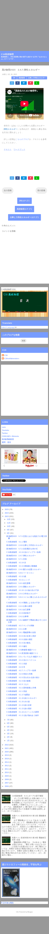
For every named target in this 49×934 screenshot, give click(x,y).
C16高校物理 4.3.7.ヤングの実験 (20, 626)
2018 (7, 759)
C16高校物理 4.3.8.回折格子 (18, 613)
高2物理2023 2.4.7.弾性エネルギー (21, 556)
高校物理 (22, 78)
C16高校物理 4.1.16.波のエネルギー (21, 698)
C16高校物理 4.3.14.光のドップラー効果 (23, 552)
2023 (7, 516)
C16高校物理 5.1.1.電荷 (16, 542)
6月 (8, 723)
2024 (7, 513)
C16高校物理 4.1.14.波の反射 (19, 705)
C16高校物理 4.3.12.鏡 (16, 576)
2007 (7, 783)
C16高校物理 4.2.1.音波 (16, 691)
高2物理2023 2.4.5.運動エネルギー (21, 587)
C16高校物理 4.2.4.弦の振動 (18, 681)
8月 (8, 533)
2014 (7, 762)
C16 (6, 355)
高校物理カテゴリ (24, 209)
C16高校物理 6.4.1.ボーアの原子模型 (27, 796)
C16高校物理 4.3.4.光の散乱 (18, 643)
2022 (7, 745)
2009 (7, 776)
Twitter (5, 433)
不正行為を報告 (7, 903)
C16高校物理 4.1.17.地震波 (18, 695)
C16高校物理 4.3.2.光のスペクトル (21, 660)
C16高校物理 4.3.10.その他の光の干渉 (22, 590)
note (4, 427)
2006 (7, 786)
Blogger (30, 912)
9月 (8, 530)
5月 (8, 727)
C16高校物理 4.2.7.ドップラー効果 (21, 670)
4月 (8, 730)
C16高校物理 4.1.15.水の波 (18, 701)
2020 (7, 752)
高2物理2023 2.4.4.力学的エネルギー (22, 594)
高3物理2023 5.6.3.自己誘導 (18, 610)
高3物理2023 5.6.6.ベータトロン (20, 573)
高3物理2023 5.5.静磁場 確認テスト (21, 650)
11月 (9, 523)
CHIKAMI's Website (10, 436)
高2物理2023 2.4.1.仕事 (16, 629)
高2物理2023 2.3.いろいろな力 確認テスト (24, 657)
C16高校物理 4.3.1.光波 (16, 664)
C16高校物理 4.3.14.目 (16, 563)
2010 (7, 772)
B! (24, 83)
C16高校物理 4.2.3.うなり (17, 684)
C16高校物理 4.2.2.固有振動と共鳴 (21, 688)
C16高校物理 (7, 54)
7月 (8, 720)
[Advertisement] (24, 24)
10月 (9, 526)
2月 (8, 737)
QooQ (28, 920)
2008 (7, 779)
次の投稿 (8, 190)
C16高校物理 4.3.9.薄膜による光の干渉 (23, 603)
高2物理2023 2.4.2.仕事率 (17, 616)
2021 (7, 748)
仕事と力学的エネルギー (37, 78)
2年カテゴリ (24, 201)
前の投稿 (41, 190)
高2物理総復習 (8, 439)
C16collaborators (11, 358)
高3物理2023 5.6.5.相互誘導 (18, 583)
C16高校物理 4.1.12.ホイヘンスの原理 (22, 712)
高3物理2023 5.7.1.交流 (16, 559)
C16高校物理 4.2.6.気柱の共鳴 (19, 674)
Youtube (5, 430)
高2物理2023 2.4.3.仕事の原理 (19, 606)
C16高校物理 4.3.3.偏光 (16, 646)
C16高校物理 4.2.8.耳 (15, 667)
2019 (7, 755)
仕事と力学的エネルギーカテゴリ (24, 217)
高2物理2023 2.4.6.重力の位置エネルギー (23, 569)
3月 (8, 734)
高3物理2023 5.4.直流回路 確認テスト (22, 653)
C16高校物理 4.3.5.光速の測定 (19, 639)
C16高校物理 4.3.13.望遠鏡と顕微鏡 (21, 566)
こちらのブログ (22, 139)
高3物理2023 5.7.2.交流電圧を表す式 (22, 549)
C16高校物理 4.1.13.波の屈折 (19, 708)
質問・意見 (6, 442)
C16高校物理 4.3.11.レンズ (18, 580)
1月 (8, 740)
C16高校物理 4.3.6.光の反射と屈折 (21, 636)
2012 (7, 766)
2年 (14, 78)
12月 (9, 519)
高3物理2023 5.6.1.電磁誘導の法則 (21, 632)
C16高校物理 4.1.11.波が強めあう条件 (22, 715)
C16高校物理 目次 (8, 289)
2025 (7, 509)
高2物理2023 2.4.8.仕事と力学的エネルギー (24, 545)
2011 (7, 769)
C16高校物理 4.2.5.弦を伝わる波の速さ (23, 677)
